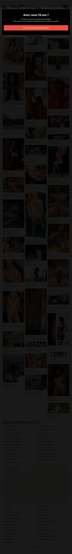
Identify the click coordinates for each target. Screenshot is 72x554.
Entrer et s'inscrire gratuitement (36, 28)
